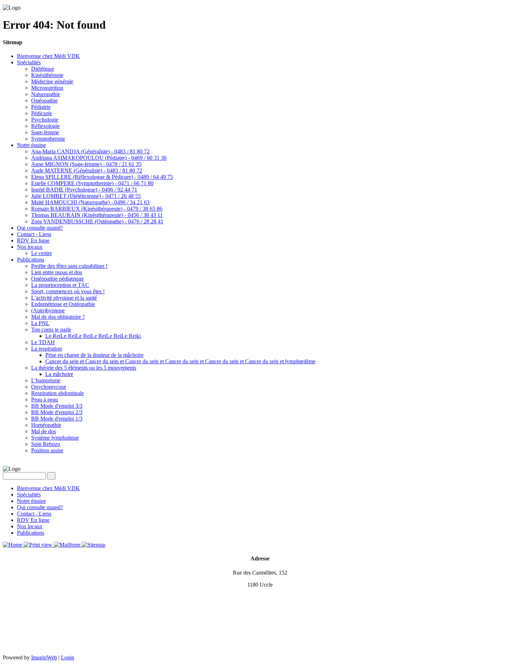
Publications (30, 260)
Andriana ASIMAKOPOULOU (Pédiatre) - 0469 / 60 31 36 (99, 158)
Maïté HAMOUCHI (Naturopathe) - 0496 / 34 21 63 (90, 202)
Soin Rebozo (45, 444)
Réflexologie (45, 126)
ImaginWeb (44, 657)
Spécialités (29, 62)
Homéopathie (46, 425)
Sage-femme (45, 132)
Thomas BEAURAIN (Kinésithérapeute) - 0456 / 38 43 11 (97, 215)
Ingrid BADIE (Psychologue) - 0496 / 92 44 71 (84, 190)
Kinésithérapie (47, 75)
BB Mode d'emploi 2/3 (56, 412)
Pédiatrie (41, 107)
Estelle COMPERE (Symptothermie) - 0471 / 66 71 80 (92, 183)
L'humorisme (45, 380)
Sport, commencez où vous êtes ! (68, 291)
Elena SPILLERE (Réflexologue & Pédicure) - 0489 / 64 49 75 (102, 177)
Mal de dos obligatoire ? (58, 317)
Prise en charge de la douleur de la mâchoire (94, 355)
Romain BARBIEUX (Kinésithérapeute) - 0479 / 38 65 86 (96, 209)
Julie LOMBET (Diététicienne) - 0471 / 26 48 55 (86, 196)
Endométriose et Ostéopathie (63, 304)
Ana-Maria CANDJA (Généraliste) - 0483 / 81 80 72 (90, 151)
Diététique (42, 69)
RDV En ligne (33, 240)
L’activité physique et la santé (64, 298)
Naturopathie (45, 94)
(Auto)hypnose (48, 310)
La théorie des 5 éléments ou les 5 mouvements (83, 368)
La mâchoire (59, 374)
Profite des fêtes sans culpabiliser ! (69, 266)
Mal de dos (43, 431)
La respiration (46, 349)
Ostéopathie (44, 101)
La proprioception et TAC (60, 285)
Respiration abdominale (57, 393)
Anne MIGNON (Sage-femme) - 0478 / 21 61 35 (86, 164)
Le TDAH (43, 342)
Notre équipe (31, 145)
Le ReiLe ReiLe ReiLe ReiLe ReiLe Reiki (93, 336)
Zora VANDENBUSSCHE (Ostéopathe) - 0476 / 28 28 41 (97, 221)
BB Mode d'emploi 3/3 (56, 406)
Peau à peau (44, 399)
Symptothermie (48, 139)
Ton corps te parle (51, 330)
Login (67, 657)
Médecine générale (52, 81)
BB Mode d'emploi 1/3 (56, 419)
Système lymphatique (55, 438)
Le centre (41, 253)
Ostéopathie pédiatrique (57, 279)
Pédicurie (41, 113)
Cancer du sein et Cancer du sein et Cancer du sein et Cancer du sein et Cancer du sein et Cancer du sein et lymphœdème (180, 361)
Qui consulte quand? (40, 228)
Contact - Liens (34, 234)
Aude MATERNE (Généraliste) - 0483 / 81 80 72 (86, 171)
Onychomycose (48, 387)
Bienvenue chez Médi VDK (48, 56)
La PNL (40, 323)
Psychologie (44, 120)
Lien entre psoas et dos (56, 272)
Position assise (47, 450)
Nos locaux (29, 247)
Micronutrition (47, 88)
